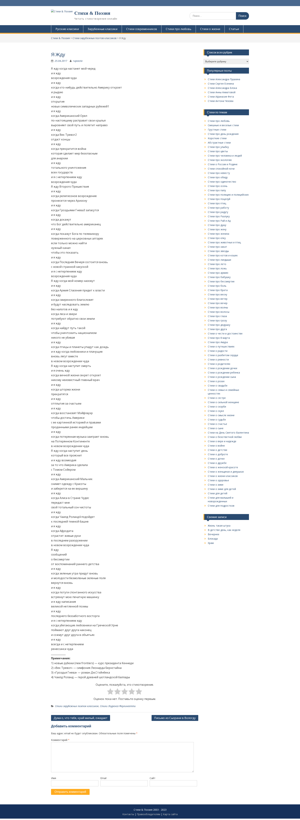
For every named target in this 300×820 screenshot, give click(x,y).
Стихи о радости (217, 350)
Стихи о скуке (216, 411)
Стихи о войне (216, 445)
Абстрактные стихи (219, 142)
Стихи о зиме (215, 484)
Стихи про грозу (217, 320)
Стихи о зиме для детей (222, 489)
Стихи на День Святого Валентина (228, 432)
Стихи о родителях (219, 363)
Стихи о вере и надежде (222, 441)
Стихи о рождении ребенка (224, 372)
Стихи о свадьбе (217, 385)
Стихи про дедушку (219, 324)
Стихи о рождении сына (222, 377)
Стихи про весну (217, 294)
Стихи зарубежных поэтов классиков (77, 706)
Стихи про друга (217, 329)
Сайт (152, 778)
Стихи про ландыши (219, 259)
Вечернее (213, 534)
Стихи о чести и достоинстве (225, 333)
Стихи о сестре (217, 398)
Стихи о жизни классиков (223, 476)
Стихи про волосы (218, 311)
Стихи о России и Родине (223, 164)
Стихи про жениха (218, 233)
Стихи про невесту (219, 173)
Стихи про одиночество (222, 181)
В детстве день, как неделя (224, 530)
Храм (211, 543)
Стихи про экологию (220, 160)
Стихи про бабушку (219, 277)
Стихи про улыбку (218, 147)
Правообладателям (148, 814)
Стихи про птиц (217, 203)
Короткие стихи (217, 138)
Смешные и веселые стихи (223, 125)
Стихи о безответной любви (225, 437)
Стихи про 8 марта (219, 337)
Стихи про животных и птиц (224, 242)
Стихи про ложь (217, 268)
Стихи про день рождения (223, 134)
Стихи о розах (216, 381)
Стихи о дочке (216, 458)
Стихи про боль (217, 285)
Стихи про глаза (217, 316)
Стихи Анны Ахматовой (221, 92)
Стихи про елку (217, 238)
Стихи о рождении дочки (222, 368)
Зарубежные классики (102, 29)
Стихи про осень (217, 186)
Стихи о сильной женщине (223, 402)
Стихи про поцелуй (219, 199)
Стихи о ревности (218, 359)
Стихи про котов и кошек (223, 255)
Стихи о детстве (217, 450)
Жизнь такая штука (219, 525)
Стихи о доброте (218, 454)
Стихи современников (141, 29)
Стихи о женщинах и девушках (226, 471)
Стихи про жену (217, 229)
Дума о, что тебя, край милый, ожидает (80, 718)
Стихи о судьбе (217, 419)
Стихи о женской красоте (223, 467)
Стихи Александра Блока (222, 88)
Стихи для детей (217, 493)
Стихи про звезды (218, 251)
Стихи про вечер (217, 303)
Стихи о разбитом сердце (223, 355)
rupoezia (77, 60)
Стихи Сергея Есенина (221, 83)
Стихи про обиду (218, 177)
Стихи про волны (218, 307)
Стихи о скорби (217, 406)
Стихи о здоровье (218, 480)
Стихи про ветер (217, 298)
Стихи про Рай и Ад (219, 220)
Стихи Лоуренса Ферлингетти (118, 706)
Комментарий (60, 740)
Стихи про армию (218, 272)
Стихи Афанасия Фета (221, 96)
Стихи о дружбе (217, 463)
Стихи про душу (217, 225)
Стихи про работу (218, 207)
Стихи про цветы (218, 151)
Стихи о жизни (210, 29)
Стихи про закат (217, 246)
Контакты (128, 814)
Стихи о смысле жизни (221, 415)
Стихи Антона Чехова (220, 101)
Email (103, 778)
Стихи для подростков (221, 505)
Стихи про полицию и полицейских (228, 194)
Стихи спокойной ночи (221, 168)
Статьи (234, 29)
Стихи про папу (217, 190)
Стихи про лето (217, 264)
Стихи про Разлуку (219, 216)
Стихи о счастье (217, 424)
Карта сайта (170, 814)
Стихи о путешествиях (221, 346)
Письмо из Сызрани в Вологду (175, 718)
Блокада (213, 538)
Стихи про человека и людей (225, 155)
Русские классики (67, 29)
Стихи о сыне (215, 428)
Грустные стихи (217, 129)
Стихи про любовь (178, 29)
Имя (53, 778)
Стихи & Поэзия (92, 13)
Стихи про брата (218, 290)
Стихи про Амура (218, 342)
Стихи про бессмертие (221, 281)
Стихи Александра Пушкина (224, 79)
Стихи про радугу (218, 212)
